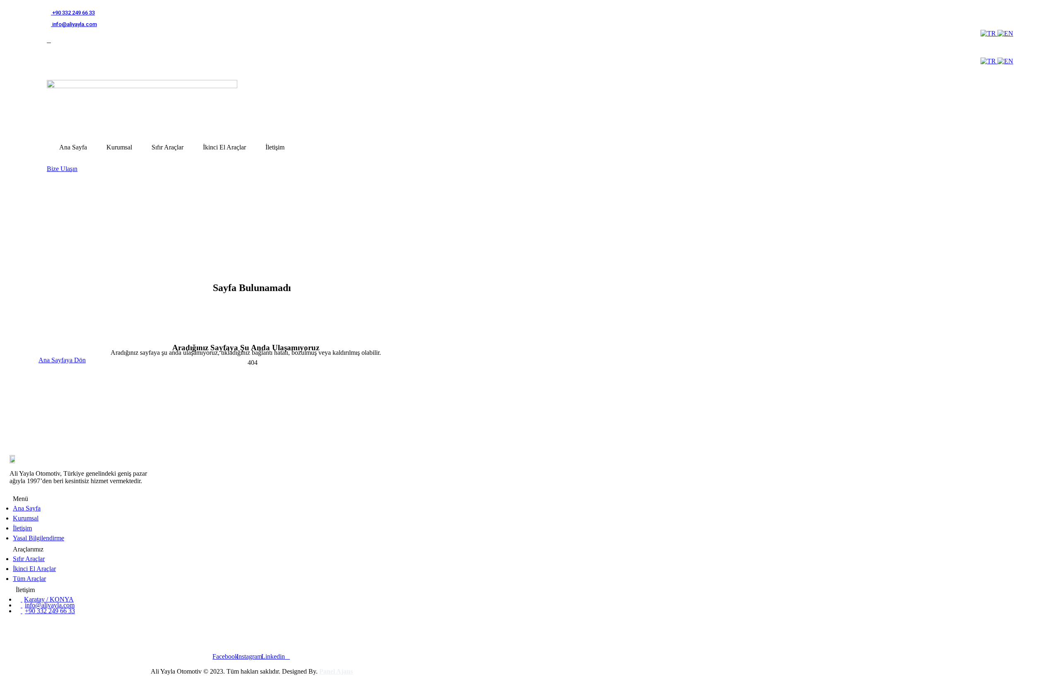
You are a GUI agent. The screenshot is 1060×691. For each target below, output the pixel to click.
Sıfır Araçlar (167, 147)
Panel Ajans (336, 671)
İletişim (274, 147)
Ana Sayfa (73, 147)
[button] (62, 168)
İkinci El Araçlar (224, 147)
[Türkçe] (988, 33)
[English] (1005, 33)
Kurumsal (119, 147)
